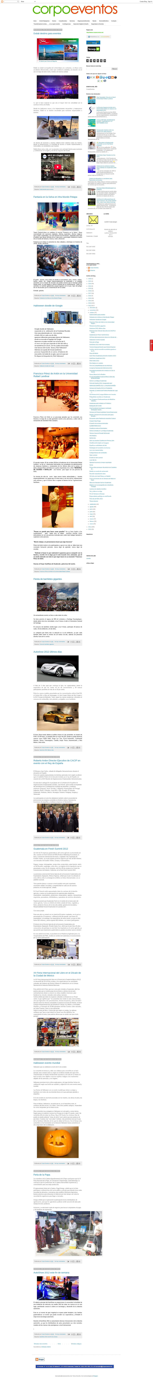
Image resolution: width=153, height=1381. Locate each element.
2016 (89, 296)
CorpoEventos (63, 21)
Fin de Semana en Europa (97, 494)
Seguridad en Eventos (97, 24)
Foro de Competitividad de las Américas (101, 365)
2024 (89, 281)
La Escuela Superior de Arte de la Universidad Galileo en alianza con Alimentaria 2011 (106, 109)
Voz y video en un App (96, 491)
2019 (89, 288)
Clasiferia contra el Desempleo (98, 428)
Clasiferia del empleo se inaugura (99, 443)
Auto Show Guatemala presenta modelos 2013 (103, 356)
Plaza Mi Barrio (94, 353)
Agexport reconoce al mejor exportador (101, 462)
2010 (89, 529)
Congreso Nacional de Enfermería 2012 (101, 368)
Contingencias (66, 24)
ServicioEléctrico (104, 21)
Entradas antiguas (76, 1344)
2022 (89, 286)
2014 (89, 300)
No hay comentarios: (60, 186)
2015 (89, 298)
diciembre (93, 307)
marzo (92, 519)
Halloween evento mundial (47, 1063)
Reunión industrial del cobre (98, 473)
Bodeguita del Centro (96, 406)
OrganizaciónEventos (84, 21)
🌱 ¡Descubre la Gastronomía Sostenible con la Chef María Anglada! (104, 144)
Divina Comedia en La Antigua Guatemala (101, 430)
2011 (89, 527)
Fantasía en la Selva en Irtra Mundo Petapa (55, 197)
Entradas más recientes (40, 1344)
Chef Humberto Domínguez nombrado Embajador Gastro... (100, 408)
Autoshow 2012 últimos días (48, 651)
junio (91, 511)
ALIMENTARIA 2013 (95, 426)
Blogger (95, 1376)
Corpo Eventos (94, 267)
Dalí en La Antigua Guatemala (98, 381)
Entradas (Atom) (46, 1347)
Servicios (72, 21)
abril (91, 516)
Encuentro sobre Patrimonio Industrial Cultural (103, 418)
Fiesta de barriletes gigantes (48, 579)
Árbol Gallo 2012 (94, 360)
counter (88, 558)
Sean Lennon (93, 455)
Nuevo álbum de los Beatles (97, 374)
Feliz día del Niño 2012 (96, 499)
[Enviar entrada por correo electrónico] (68, 186)
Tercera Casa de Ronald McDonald (99, 433)
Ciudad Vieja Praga (95, 421)
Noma (91, 465)
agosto (92, 506)
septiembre (93, 504)
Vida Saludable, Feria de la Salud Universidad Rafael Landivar (106, 98)
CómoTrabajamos (44, 21)
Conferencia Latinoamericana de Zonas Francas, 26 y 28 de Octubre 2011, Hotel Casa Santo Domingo (106, 200)
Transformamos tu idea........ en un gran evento (47, 24)
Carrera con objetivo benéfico (98, 489)
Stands (94, 21)
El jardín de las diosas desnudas (99, 423)
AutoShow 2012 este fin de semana (51, 1272)
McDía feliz (93, 438)
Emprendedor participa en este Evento (100, 496)
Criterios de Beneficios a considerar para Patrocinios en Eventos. (100, 179)
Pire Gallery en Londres (96, 363)
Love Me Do (93, 460)
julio (91, 509)
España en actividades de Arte (98, 445)
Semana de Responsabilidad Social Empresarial (103, 412)
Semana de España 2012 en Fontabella (101, 388)
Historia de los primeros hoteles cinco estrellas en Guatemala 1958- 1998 (106, 167)
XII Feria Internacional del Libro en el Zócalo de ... (104, 337)
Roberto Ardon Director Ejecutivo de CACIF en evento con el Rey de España (57, 762)
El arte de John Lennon (96, 457)
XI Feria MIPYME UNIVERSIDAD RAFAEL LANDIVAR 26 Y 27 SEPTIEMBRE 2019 (105, 121)
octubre (92, 312)
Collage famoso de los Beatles (98, 453)
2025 (89, 278)
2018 (89, 291)
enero (91, 524)
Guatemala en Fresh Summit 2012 (51, 848)
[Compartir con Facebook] (78, 187)
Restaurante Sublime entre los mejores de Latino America (105, 130)
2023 (89, 283)
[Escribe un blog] (74, 187)
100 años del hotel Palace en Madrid (100, 476)
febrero (92, 521)
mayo (91, 514)
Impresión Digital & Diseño (80, 24)
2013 (89, 303)
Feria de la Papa (42, 1174)
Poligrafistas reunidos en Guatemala (100, 397)
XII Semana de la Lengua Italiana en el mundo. (103, 394)
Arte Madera (93, 435)
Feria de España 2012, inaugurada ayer (101, 383)
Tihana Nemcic (94, 501)
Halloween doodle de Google (48, 305)
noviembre (93, 310)
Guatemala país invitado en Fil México (100, 403)
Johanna (92, 270)
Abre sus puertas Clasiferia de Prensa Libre (102, 440)
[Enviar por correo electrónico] (72, 187)
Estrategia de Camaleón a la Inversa (100, 448)
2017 (89, 293)
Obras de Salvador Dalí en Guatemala (100, 482)
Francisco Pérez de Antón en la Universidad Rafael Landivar (55, 571)
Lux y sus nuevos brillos (96, 450)
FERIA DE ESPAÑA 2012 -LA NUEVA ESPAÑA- (103, 385)
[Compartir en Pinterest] (80, 187)
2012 (89, 305)
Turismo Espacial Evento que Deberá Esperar (102, 347)
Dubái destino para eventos (47, 33)
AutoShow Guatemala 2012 (97, 358)
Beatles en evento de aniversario (99, 471)
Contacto (113, 21)
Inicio (35, 21)
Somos (54, 21)
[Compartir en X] (76, 187)
